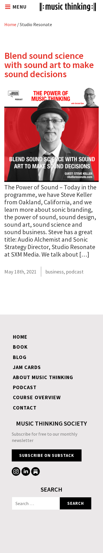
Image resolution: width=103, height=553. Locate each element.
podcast (75, 271)
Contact (25, 407)
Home (10, 24)
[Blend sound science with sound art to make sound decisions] (51, 180)
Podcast (25, 387)
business (54, 271)
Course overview (37, 397)
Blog (20, 357)
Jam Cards (27, 367)
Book (20, 347)
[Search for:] (36, 503)
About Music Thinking (43, 377)
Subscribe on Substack (46, 455)
